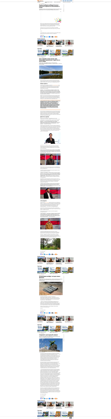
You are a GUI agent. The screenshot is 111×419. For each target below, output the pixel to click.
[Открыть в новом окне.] (41, 36)
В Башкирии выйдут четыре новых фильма (48, 2)
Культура (40, 333)
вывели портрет (47, 202)
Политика (40, 3)
